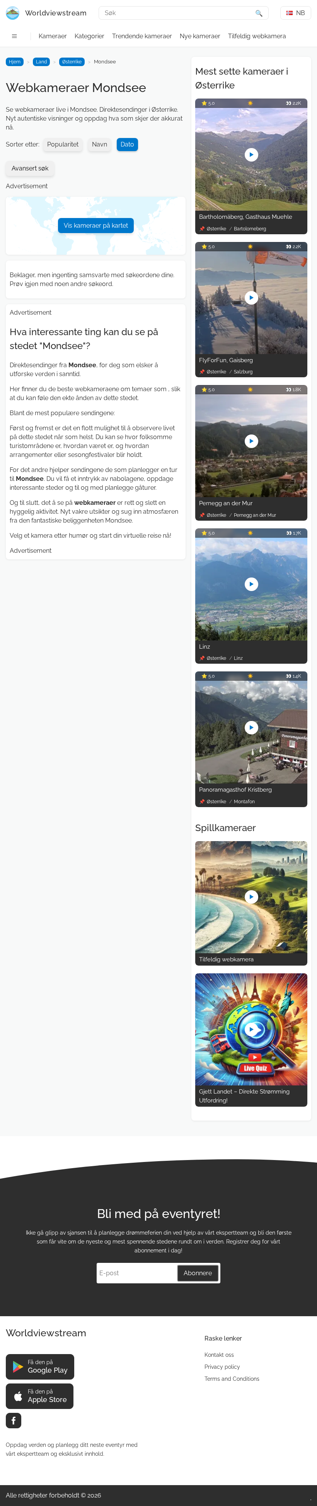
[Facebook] (13, 1420)
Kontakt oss (219, 1355)
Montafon (244, 801)
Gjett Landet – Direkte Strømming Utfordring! (244, 1096)
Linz (204, 646)
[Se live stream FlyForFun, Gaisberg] (251, 352)
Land (41, 62)
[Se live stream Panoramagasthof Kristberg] (251, 781)
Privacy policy (222, 1367)
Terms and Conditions (232, 1379)
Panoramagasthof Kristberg (235, 789)
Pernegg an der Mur (225, 503)
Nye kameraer (200, 36)
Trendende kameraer (142, 36)
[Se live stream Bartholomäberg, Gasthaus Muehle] (251, 208)
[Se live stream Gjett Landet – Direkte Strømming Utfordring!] (251, 1083)
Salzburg (243, 372)
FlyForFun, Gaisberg (226, 360)
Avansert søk (30, 168)
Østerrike (72, 62)
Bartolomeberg (250, 229)
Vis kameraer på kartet (96, 225)
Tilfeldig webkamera (257, 36)
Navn (99, 144)
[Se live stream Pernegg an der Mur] (251, 495)
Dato (127, 144)
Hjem (14, 62)
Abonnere (198, 1273)
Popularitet (62, 144)
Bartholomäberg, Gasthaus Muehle (245, 216)
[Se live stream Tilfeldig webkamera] (251, 951)
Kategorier (89, 36)
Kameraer (53, 36)
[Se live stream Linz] (251, 638)
